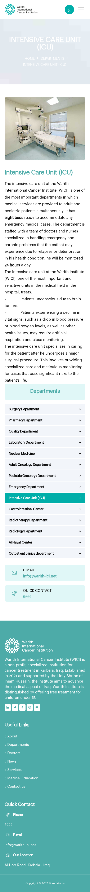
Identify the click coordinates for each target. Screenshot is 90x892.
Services (14, 769)
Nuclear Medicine (22, 453)
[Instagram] (30, 707)
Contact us (16, 786)
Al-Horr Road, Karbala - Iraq (27, 865)
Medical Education (22, 778)
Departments (18, 744)
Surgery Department (24, 409)
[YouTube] (37, 707)
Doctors (13, 753)
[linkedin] (8, 707)
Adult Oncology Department (30, 464)
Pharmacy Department (25, 420)
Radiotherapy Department (28, 520)
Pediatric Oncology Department (32, 476)
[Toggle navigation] (81, 9)
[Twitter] (15, 707)
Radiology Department (25, 531)
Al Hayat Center (20, 542)
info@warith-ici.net (20, 845)
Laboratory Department (26, 442)
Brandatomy (57, 883)
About (12, 736)
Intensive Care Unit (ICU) (27, 498)
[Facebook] (22, 707)
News (12, 761)
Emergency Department (26, 487)
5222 (8, 824)
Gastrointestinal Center (26, 509)
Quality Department (23, 431)
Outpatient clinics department (31, 553)
